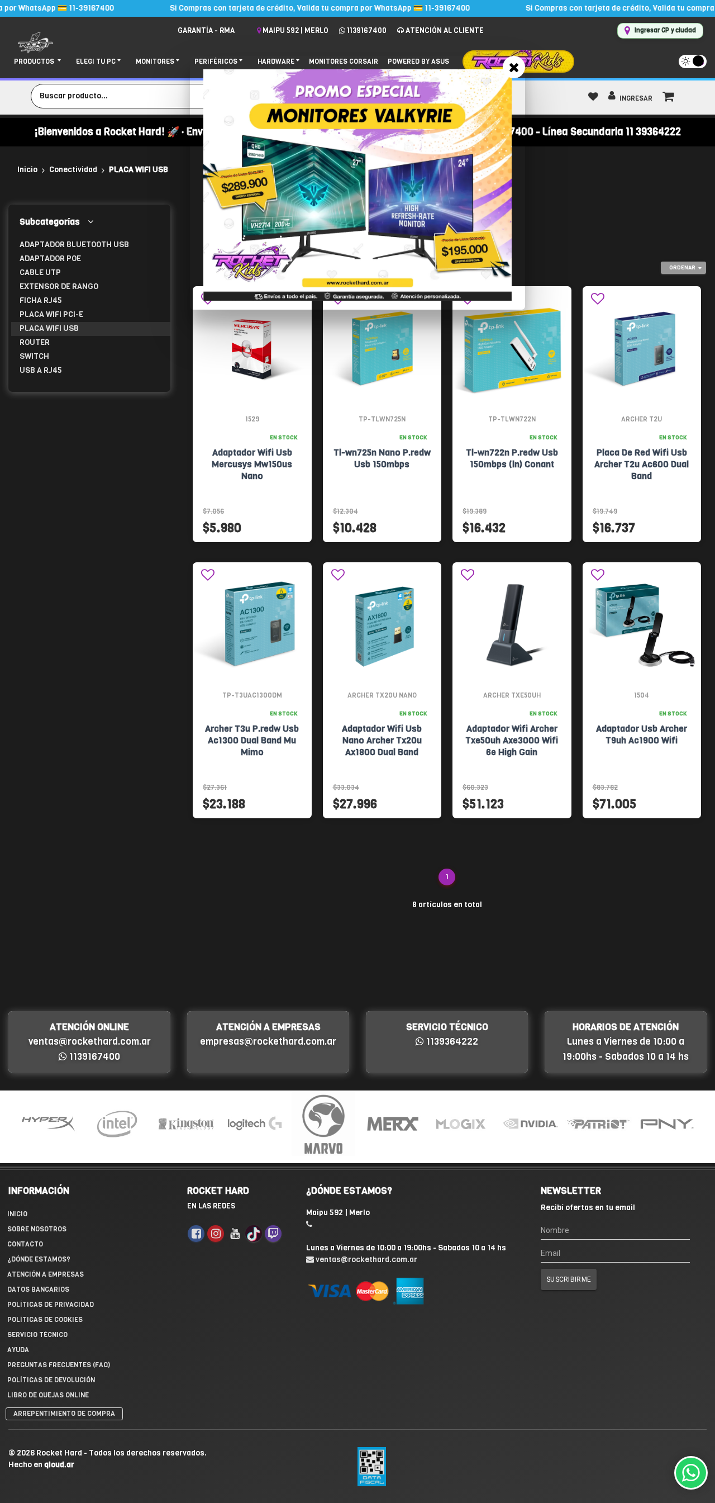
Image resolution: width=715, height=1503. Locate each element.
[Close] (514, 67)
